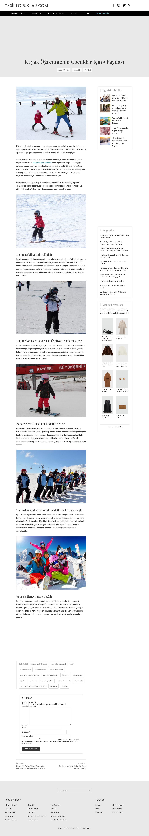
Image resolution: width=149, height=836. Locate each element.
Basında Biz (99, 812)
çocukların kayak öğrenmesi (38, 664)
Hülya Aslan (8, 809)
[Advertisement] (74, 37)
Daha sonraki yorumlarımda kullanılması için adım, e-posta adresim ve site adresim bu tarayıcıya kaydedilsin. (50, 741)
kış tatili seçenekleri (47, 681)
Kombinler (36, 13)
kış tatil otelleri (77, 675)
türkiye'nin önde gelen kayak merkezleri (33, 686)
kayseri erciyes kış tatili (50, 675)
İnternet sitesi (27, 736)
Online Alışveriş (102, 13)
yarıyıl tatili (64, 686)
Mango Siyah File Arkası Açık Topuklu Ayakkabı (107, 338)
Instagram (118, 5)
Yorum (25, 725)
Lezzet (86, 13)
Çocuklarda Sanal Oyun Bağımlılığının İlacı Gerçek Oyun (119, 98)
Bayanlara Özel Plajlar (58, 816)
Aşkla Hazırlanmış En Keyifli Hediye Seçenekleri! (120, 130)
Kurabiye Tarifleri (33, 809)
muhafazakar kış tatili (63, 681)
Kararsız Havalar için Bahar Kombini (112, 281)
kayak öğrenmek (40, 669)
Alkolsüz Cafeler (33, 820)
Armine (53, 809)
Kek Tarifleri (31, 812)
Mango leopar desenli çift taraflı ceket (107, 364)
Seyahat (74, 13)
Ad (24, 728)
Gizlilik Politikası (117, 809)
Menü (142, 5)
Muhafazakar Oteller (11, 820)
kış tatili (22, 681)
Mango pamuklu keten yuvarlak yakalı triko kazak (121, 364)
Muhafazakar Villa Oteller (59, 820)
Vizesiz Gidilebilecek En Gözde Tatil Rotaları (120, 120)
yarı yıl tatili (53, 686)
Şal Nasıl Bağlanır (10, 805)
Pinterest (129, 5)
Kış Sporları (65, 675)
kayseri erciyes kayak (56, 669)
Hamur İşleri (31, 805)
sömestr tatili (78, 681)
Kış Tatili (76, 70)
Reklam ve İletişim (117, 805)
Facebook (113, 5)
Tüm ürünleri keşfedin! (115, 427)
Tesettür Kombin (10, 812)
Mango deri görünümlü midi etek (107, 417)
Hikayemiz (98, 805)
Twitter (124, 5)
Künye (97, 809)
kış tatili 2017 (33, 681)
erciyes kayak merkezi (58, 664)
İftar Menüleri (9, 816)
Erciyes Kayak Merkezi (42, 163)
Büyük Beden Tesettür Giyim (37, 816)
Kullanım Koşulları (117, 812)
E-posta (26, 732)
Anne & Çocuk (63, 70)
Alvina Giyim (55, 812)
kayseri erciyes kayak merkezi (29, 675)
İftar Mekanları (55, 805)
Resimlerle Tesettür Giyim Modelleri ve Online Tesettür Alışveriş (26, 5)
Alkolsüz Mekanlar (56, 13)
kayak (71, 664)
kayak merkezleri (25, 669)
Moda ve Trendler (18, 13)
